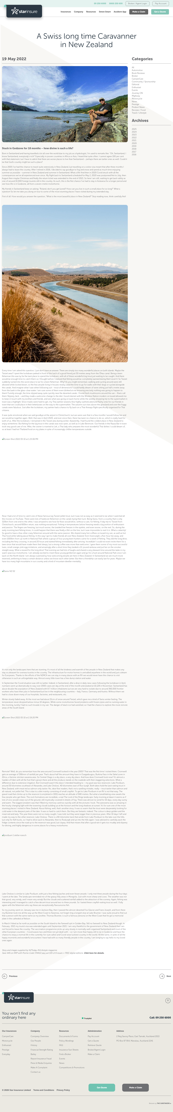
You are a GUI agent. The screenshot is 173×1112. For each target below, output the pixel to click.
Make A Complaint (39, 1067)
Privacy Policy (63, 1090)
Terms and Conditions (43, 1090)
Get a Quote (160, 12)
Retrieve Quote (95, 1045)
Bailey (33, 1054)
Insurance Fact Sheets (69, 1050)
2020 (134, 143)
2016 (134, 154)
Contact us (35, 1072)
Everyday (6, 1054)
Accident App (120, 12)
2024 (134, 132)
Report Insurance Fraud (41, 1058)
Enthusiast (136, 87)
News (134, 101)
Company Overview (40, 1036)
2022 (134, 137)
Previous (13, 976)
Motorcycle (137, 98)
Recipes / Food (139, 110)
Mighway (136, 96)
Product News (138, 107)
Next (169, 976)
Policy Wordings (66, 1041)
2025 (134, 129)
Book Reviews (138, 73)
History (34, 1045)
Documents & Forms (68, 1036)
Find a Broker (65, 1054)
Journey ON (137, 93)
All (133, 67)
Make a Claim (138, 12)
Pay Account (160, 3)
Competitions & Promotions (71, 1067)
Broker (135, 76)
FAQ (61, 1045)
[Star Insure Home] (23, 11)
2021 (134, 140)
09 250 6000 (100, 3)
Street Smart (105, 12)
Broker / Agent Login (137, 3)
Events (135, 90)
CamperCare (137, 79)
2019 (134, 146)
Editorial (135, 84)
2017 (134, 152)
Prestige (135, 104)
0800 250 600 (116, 3)
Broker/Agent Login (96, 1050)
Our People (36, 1041)
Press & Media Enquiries (41, 1063)
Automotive (137, 70)
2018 (134, 149)
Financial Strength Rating (42, 1050)
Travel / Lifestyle (139, 113)
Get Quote (102, 1087)
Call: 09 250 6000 (160, 1017)
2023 (134, 134)
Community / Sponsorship (144, 81)
